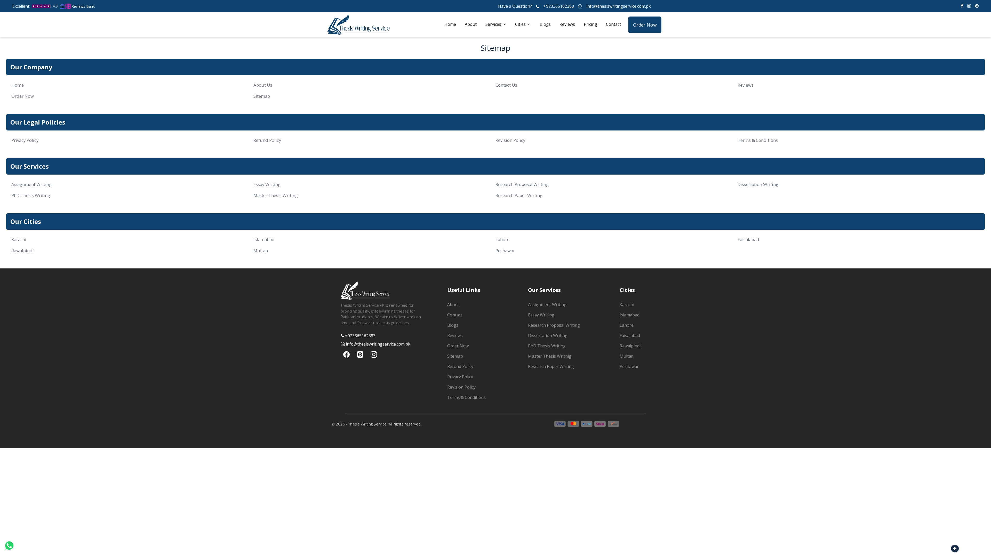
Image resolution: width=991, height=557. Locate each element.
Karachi (18, 239)
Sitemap (261, 96)
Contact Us (506, 85)
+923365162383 (559, 6)
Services (493, 24)
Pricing (590, 24)
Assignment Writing (31, 184)
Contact (613, 24)
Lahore (502, 239)
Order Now (644, 25)
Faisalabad (748, 239)
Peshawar (505, 250)
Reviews (567, 24)
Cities (520, 24)
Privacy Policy (24, 140)
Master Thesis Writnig (549, 356)
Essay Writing (267, 184)
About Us (262, 85)
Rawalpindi (22, 250)
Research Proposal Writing (522, 184)
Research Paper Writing (519, 195)
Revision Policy (510, 140)
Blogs (545, 24)
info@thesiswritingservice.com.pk (618, 6)
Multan (260, 250)
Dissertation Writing (758, 184)
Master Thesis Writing (275, 195)
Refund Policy (267, 140)
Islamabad (264, 239)
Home (450, 24)
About (471, 24)
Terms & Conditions (758, 140)
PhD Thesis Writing (30, 195)
